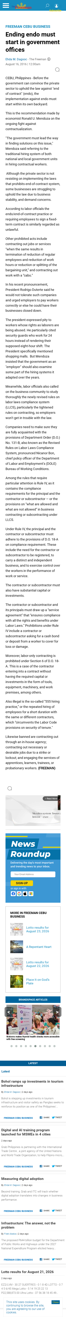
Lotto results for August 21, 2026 (27, 1272)
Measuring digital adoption (22, 1179)
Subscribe (55, 10)
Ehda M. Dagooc (16, 59)
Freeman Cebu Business (28, 26)
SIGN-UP (22, 883)
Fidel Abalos (10, 1234)
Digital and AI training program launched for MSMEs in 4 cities (26, 1132)
